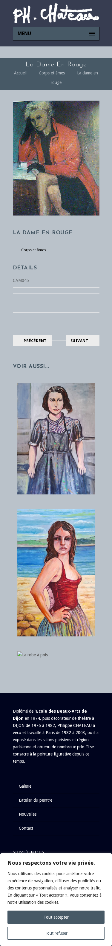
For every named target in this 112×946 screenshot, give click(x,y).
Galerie (25, 786)
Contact (26, 828)
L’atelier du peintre (35, 800)
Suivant (79, 340)
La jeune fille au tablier (56, 427)
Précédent (35, 340)
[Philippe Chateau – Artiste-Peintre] (56, 13)
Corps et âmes (52, 73)
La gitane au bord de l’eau (56, 566)
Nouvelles (27, 814)
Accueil (20, 73)
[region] (56, 899)
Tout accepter (56, 917)
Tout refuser (56, 933)
